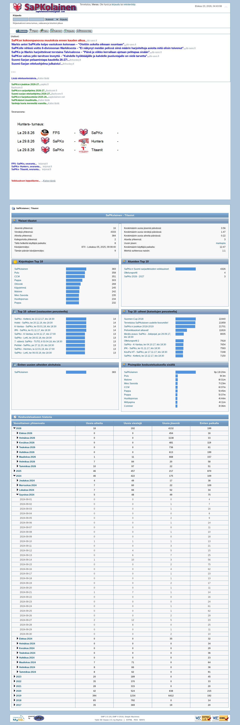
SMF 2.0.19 (106, 717)
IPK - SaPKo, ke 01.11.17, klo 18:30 (32, 330)
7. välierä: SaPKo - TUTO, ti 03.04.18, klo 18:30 (38, 341)
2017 (18, 705)
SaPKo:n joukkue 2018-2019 (139, 326)
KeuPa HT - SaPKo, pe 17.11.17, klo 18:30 (145, 352)
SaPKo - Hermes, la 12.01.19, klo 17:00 (34, 349)
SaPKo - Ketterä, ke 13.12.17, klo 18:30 (34, 319)
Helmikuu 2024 (27, 667)
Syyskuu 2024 (26, 494)
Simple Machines (132, 717)
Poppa (17, 303)
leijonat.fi (43, 163)
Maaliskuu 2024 (27, 662)
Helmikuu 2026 (27, 461)
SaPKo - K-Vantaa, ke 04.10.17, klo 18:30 (145, 344)
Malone (18, 291)
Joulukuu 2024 (27, 480)
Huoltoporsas (21, 299)
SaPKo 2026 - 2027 (134, 276)
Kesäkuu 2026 (26, 442)
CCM (17, 276)
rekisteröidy (129, 4)
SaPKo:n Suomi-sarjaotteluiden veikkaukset (146, 269)
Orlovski (18, 284)
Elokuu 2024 (25, 638)
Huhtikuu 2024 (26, 657)
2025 (18, 471)
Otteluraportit (130, 272)
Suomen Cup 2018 (133, 319)
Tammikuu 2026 (27, 466)
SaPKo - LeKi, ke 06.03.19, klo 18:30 (33, 353)
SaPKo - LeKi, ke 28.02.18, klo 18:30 (33, 337)
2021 (18, 686)
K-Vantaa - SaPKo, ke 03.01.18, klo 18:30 (35, 326)
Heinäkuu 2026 (27, 438)
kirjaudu (116, 4)
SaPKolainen (21, 269)
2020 (18, 691)
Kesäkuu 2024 (26, 648)
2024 (18, 476)
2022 (18, 681)
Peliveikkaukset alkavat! (136, 330)
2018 (18, 700)
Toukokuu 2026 (27, 447)
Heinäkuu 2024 (27, 643)
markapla (221, 243)
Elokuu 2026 (25, 433)
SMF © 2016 (118, 717)
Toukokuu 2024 (27, 653)
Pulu (16, 272)
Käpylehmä (20, 287)
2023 (18, 676)
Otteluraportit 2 (131, 340)
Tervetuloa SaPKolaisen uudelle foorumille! (146, 322)
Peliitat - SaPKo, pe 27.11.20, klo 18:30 (34, 345)
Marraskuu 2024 (28, 485)
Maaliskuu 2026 (27, 457)
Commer (128, 406)
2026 (18, 428)
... (48, 181)
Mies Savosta (21, 295)
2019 (18, 695)
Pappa (17, 280)
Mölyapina (129, 402)
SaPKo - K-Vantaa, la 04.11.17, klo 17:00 (35, 334)
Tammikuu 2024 (27, 672)
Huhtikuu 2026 (26, 452)
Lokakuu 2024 (26, 490)
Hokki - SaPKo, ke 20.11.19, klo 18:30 (33, 322)
